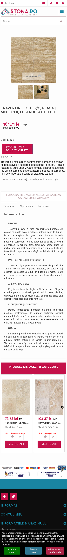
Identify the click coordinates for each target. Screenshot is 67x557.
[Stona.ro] (19, 11)
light (56, 179)
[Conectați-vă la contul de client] (63, 3)
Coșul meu (9, 3)
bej (25, 179)
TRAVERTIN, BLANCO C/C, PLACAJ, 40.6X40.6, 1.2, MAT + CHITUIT (17, 422)
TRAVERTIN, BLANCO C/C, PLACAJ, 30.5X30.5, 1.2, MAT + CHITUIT (50, 422)
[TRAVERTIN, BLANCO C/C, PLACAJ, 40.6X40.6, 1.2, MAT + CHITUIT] (16, 397)
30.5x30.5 (49, 427)
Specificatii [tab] (26, 206)
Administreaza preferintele (55, 551)
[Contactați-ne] (57, 3)
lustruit (4, 179)
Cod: (3, 139)
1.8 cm (49, 179)
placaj (12, 179)
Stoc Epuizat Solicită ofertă (17, 149)
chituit (41, 179)
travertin (32, 179)
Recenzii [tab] (43, 206)
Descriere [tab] (9, 206)
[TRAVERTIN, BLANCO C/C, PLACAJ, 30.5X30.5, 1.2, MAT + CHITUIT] (49, 397)
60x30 (19, 179)
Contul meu (12, 514)
